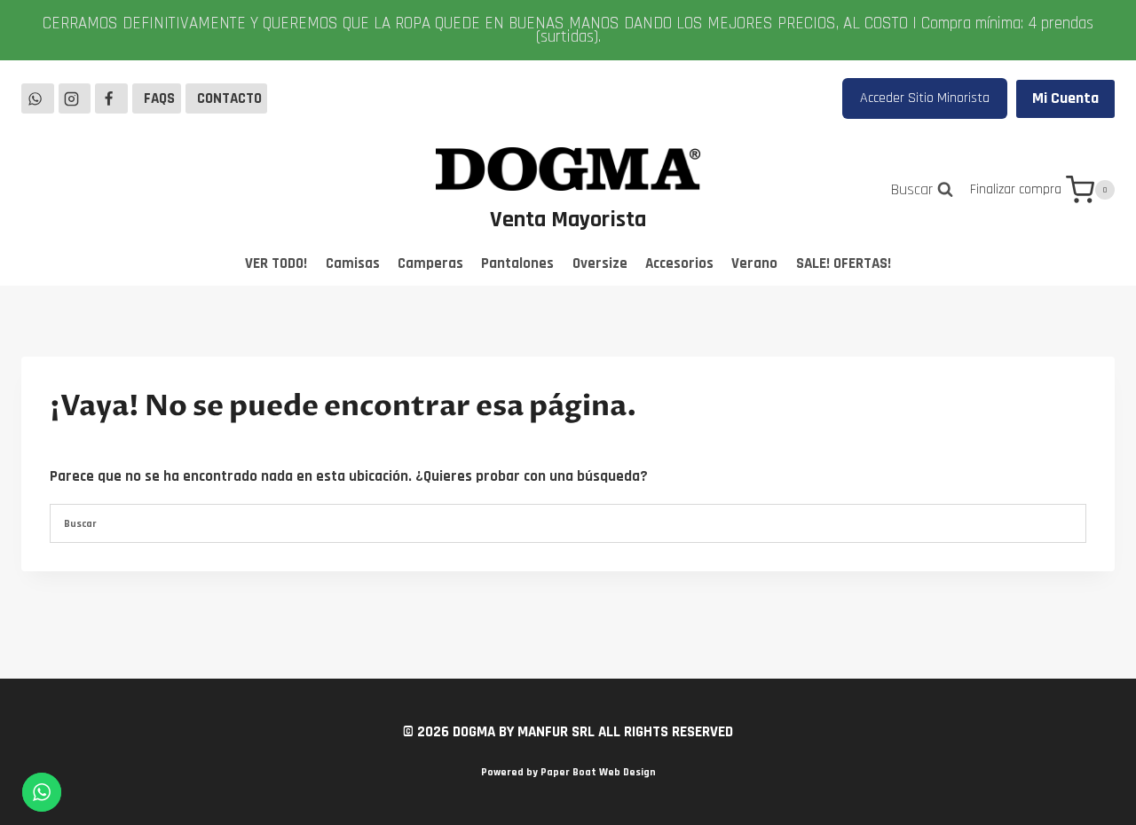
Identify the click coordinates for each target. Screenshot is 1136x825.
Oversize (599, 263)
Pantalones (517, 263)
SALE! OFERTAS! (843, 263)
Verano (754, 263)
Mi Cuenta (1065, 98)
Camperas (430, 263)
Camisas (353, 263)
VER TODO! (276, 263)
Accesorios (679, 263)
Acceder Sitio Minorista (925, 98)
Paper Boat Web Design (598, 772)
